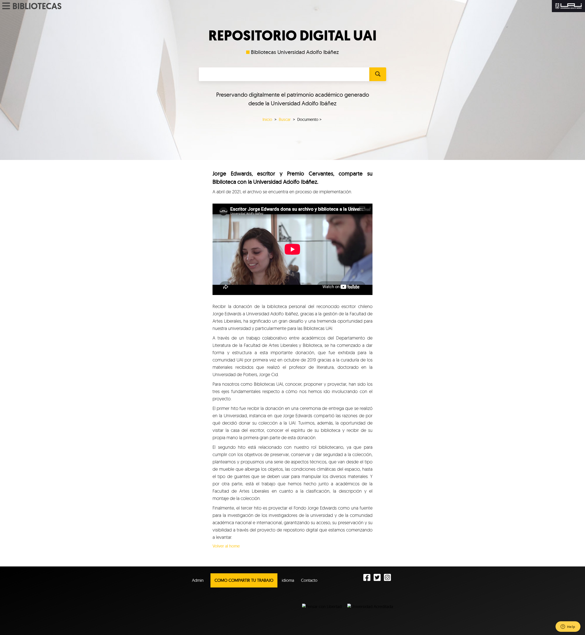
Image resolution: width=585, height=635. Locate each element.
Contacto (309, 580)
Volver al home (226, 546)
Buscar (285, 119)
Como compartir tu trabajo (244, 580)
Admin (198, 580)
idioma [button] (288, 580)
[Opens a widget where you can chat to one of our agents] (567, 627)
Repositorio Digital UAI (292, 35)
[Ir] (377, 74)
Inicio (267, 119)
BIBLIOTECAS (37, 6)
